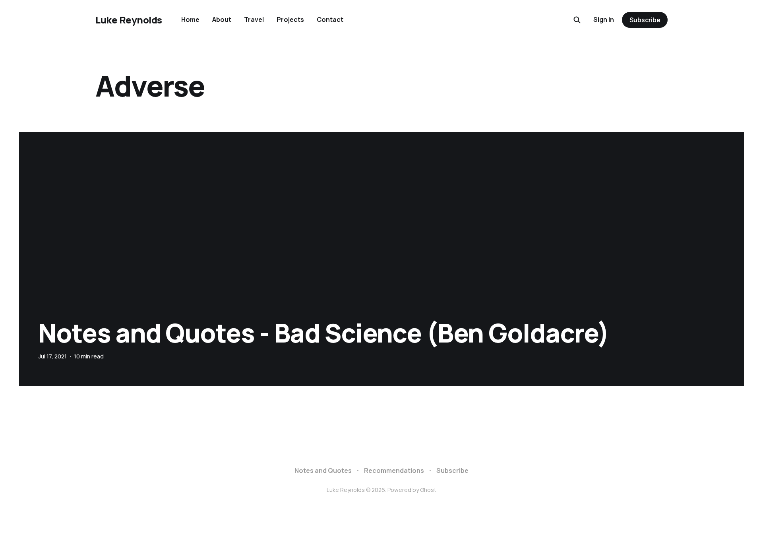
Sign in (603, 19)
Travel (254, 19)
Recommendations (394, 470)
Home (190, 19)
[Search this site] (577, 20)
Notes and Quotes (323, 470)
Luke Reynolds (128, 20)
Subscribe (644, 19)
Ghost (428, 490)
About (221, 19)
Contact (330, 19)
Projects (290, 19)
